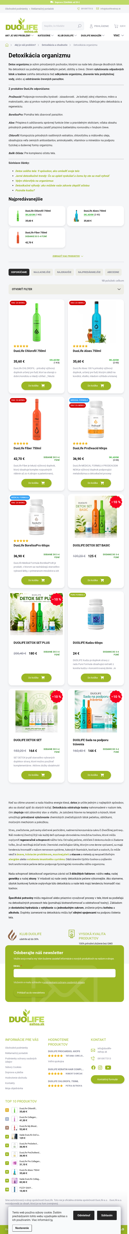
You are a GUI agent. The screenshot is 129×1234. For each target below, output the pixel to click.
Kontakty (10, 1083)
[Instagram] (100, 1066)
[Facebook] (93, 1066)
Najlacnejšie (42, 272)
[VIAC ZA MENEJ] (37, 323)
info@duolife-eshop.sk (105, 1050)
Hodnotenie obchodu (16, 1077)
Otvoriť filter (22, 289)
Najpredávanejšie (89, 272)
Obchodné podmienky (16, 8)
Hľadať (79, 26)
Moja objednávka (14, 1088)
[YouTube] (108, 1066)
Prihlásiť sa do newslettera (31, 992)
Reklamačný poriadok (42, 8)
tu (51, 1220)
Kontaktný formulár (107, 1079)
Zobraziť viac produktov (66, 256)
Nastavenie (22, 1228)
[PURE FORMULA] (96, 615)
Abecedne (113, 272)
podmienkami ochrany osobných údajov (64, 982)
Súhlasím (107, 1215)
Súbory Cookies (13, 1067)
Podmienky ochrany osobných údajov (21, 1060)
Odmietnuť (83, 1215)
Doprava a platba (14, 1072)
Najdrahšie (64, 272)
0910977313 (104, 1058)
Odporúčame (19, 272)
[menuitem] (19, 35)
